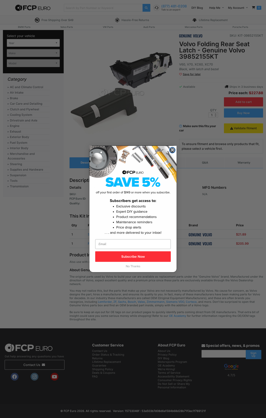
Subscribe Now (133, 256)
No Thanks (133, 266)
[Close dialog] (172, 150)
